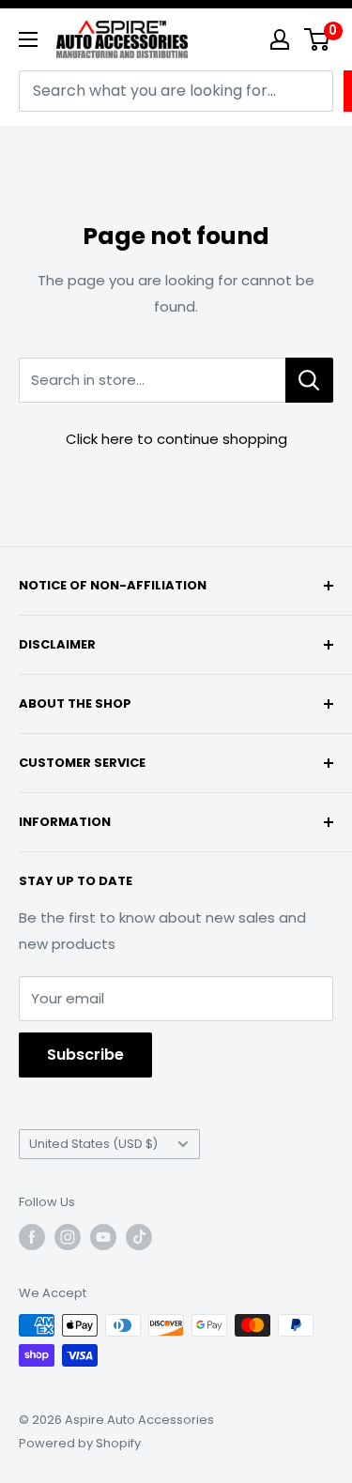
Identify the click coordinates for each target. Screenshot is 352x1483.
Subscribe (85, 1054)
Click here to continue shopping (176, 439)
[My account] (279, 39)
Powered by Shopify (80, 1443)
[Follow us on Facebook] (32, 1237)
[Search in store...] (309, 380)
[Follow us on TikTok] (139, 1237)
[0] (317, 39)
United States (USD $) (93, 1144)
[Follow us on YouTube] (103, 1237)
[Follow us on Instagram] (67, 1237)
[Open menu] (28, 39)
